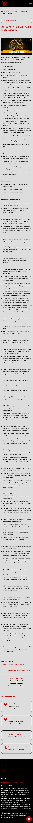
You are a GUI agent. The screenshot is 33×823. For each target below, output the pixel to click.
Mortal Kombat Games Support (9, 11)
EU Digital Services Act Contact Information (12, 782)
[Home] (4, 3)
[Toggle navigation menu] (30, 3)
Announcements (7, 13)
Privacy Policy (4, 766)
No (20, 682)
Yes (13, 682)
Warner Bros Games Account (17, 747)
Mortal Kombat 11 (24, 11)
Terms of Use (4, 770)
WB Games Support (14, 734)
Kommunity (11, 704)
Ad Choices (4, 775)
